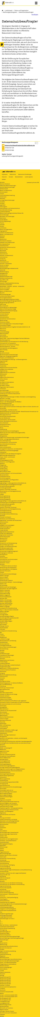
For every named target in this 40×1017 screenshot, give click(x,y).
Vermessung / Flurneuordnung (7, 858)
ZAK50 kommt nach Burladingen (8, 587)
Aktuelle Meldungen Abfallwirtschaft (9, 268)
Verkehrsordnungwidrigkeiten (7, 765)
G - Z (1, 923)
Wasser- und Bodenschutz (6, 234)
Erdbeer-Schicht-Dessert (6, 699)
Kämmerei (2, 198)
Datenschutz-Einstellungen (25, 174)
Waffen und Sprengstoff (6, 748)
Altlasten (2, 237)
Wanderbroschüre (4, 957)
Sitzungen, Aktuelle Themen (7, 1011)
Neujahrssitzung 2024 (5, 982)
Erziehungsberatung (5, 496)
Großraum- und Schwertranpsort (8, 840)
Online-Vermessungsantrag (7, 892)
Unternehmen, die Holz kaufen (7, 419)
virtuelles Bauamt (4, 314)
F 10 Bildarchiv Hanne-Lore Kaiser (8, 566)
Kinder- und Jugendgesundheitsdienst (9, 439)
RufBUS (2, 848)
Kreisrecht (2, 974)
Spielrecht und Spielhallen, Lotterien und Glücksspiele (13, 738)
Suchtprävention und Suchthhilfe (8, 442)
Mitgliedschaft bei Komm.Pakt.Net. (8, 367)
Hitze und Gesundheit (5, 447)
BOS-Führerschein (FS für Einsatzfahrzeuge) (11, 787)
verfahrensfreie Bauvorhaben (7, 296)
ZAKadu (2, 850)
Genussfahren (3, 831)
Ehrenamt (2, 658)
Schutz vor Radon (4, 265)
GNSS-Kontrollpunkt (5, 878)
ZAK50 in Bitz (3, 583)
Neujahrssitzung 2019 (5, 977)
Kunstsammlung (4, 648)
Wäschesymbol (3, 715)
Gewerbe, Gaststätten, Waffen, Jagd (9, 730)
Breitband (2, 362)
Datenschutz (13, 174)
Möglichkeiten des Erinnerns (7, 660)
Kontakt (11, 177)
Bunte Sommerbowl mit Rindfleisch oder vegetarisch (13, 700)
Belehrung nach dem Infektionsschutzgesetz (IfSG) (12, 432)
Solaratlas (2, 556)
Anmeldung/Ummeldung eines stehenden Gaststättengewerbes (16, 741)
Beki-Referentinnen (5, 689)
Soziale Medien (4, 219)
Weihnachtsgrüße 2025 (5, 619)
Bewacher (2, 744)
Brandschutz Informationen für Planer (9, 345)
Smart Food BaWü (4, 289)
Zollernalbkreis (3, 969)
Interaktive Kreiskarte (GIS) (6, 991)
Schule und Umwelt (5, 288)
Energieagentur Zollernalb (6, 553)
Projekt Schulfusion (5, 528)
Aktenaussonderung (5, 657)
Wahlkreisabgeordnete (5, 1004)
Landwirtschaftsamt (5, 211)
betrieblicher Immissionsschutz (7, 247)
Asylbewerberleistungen (6, 905)
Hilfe (1, 941)
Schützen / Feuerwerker (6, 263)
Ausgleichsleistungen (5, 666)
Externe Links (3, 879)
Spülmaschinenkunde (5, 720)
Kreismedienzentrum (5, 561)
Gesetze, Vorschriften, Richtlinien (8, 489)
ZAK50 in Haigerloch (5, 595)
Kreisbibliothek (4, 642)
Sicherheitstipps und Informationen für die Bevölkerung (14, 341)
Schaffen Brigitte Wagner (6, 621)
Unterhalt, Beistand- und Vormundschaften (11, 473)
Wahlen (2, 993)
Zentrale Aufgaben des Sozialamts (8, 803)
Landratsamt (9, 10)
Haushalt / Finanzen (5, 985)
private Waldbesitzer (5, 418)
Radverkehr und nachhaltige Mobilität (9, 821)
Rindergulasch (3, 707)
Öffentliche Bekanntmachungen (8, 185)
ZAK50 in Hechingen (5, 592)
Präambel (2, 1014)
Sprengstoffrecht (4, 759)
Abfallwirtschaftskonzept (6, 276)
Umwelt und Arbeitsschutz (6, 232)
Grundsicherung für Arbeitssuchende (9, 809)
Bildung (2, 351)
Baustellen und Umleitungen (7, 216)
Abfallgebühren (4, 273)
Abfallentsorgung (4, 271)
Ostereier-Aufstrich (4, 696)
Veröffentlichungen (5, 653)
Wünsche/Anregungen (5, 853)
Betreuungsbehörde (5, 779)
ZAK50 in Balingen (4, 611)
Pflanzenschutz (4, 676)
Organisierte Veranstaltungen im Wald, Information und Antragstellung (18, 397)
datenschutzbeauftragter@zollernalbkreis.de (20, 145)
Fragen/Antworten (4, 852)
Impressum (4, 174)
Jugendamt (2, 205)
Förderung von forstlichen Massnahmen (10, 393)
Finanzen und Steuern (5, 517)
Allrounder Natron (4, 714)
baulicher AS (3, 260)
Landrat (2, 970)
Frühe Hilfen (3, 492)
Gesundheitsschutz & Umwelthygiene (9, 431)
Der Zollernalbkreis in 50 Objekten (8, 569)
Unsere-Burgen (3, 661)
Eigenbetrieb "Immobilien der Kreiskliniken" (11, 520)
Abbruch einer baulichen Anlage (8, 309)
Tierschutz (2, 896)
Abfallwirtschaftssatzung (6, 278)
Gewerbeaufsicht (4, 245)
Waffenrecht (3, 749)
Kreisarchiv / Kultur (5, 562)
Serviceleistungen (4, 390)
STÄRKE (2, 494)
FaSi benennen (3, 257)
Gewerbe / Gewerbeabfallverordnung (9, 283)
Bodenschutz (3, 239)
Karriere (2, 1016)
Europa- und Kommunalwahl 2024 (8, 995)
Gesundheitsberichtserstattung (7, 444)
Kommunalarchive (4, 644)
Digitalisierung (3, 361)
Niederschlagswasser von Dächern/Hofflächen (11, 683)
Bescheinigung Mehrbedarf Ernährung (9, 801)
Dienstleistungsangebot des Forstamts (9, 392)
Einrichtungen (3, 281)
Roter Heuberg (3, 349)
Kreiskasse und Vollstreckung (7, 518)
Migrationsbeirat (4, 1009)
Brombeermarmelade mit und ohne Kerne (10, 704)
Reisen (1, 427)
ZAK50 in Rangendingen (6, 601)
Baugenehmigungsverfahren (7, 302)
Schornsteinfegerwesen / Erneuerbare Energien (11, 323)
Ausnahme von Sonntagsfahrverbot (9, 839)
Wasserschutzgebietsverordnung (8, 675)
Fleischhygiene (3, 899)
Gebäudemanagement (5, 527)
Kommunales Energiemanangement (9, 551)
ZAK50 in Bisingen (4, 575)
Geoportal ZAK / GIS (5, 874)
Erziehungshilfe (4, 466)
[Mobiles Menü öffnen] (36, 3)
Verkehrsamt (3, 197)
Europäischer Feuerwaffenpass (7, 756)
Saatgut (2, 679)
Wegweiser (2, 956)
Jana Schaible (3, 624)
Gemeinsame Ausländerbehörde (8, 910)
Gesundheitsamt (4, 423)
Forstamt (2, 203)
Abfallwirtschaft (4, 188)
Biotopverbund (4, 336)
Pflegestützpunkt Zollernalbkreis (8, 964)
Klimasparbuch (3, 554)
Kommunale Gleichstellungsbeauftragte (10, 936)
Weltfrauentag (3, 944)
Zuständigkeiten (4, 470)
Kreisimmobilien (4, 522)
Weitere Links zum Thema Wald (8, 400)
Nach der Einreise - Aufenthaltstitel (8, 925)
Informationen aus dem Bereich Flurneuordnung (12, 884)
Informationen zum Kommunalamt (8, 559)
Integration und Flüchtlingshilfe (8, 908)
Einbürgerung (3, 930)
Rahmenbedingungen (5, 294)
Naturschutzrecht (4, 333)
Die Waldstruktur (4, 384)
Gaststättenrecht (4, 740)
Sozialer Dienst (3, 468)
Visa (1, 912)
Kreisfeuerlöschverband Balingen (8, 574)
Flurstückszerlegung (5, 866)
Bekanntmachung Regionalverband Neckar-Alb (11, 213)
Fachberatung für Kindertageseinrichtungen (11, 484)
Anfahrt (4, 179)
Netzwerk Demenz (4, 965)
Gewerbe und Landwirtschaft (7, 242)
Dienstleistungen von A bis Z (7, 918)
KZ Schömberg (3, 585)
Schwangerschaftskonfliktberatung (8, 514)
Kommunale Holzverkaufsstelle (8, 416)
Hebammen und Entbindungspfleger (9, 450)
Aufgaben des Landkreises (6, 369)
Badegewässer (3, 436)
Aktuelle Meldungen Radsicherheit (8, 834)
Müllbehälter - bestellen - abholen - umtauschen (12, 286)
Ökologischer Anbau (5, 681)
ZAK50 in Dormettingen (6, 600)
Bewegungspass (4, 952)
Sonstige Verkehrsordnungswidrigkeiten (10, 767)
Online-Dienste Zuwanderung (7, 928)
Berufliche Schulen (4, 353)
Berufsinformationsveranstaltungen (9, 354)
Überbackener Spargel (5, 697)
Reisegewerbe (3, 736)
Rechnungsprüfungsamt (10, 12)
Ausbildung (3, 876)
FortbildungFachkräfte (5, 488)
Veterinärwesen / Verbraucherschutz (9, 894)
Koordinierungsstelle (5, 478)
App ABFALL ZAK (4, 280)
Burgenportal (3, 637)
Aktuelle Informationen (6, 948)
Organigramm (3, 231)
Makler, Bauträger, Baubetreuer (8, 735)
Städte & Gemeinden (5, 972)
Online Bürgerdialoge (5, 221)
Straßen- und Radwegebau (6, 811)
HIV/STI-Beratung (4, 426)
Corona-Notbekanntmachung (7, 195)
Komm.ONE (36, 182)
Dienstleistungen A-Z (5, 931)
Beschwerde (3, 250)
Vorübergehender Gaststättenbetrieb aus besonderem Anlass (15, 743)
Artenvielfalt (3, 335)
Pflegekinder (3, 465)
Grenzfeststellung (4, 863)
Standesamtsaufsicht (5, 772)
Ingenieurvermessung (5, 868)
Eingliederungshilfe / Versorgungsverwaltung (11, 808)
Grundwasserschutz (5, 244)
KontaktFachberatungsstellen (7, 486)
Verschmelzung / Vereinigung (7, 865)
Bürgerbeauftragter (5, 933)
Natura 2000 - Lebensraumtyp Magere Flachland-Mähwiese (14, 338)
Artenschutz (3, 330)
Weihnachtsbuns (4, 709)
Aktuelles (2, 182)
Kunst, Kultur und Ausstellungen (8, 647)
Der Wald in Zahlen (5, 385)
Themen (2, 223)
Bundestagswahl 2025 (5, 998)
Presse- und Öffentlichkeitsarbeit (8, 962)
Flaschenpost (3, 613)
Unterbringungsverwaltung (6, 907)
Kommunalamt (3, 192)
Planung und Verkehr (5, 818)
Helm (1, 829)
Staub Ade (2, 722)
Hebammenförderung (5, 954)
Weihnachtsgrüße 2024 (5, 605)
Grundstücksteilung (5, 312)
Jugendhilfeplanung (5, 481)
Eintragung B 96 (4, 783)
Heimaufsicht (3, 777)
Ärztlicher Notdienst (5, 184)
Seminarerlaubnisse (5, 785)
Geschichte (2, 990)
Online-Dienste (4, 379)
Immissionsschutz (4, 317)
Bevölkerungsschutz (5, 340)
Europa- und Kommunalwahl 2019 (8, 996)
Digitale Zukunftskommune (7, 377)
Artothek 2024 (3, 598)
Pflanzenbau (3, 671)
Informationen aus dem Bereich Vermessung (11, 883)
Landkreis (2, 988)
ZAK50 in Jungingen (5, 606)
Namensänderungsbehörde (7, 775)
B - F (1, 922)
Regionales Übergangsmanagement (9, 356)
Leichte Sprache (29, 177)
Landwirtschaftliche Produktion (8, 670)
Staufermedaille (4, 627)
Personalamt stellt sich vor (6, 790)
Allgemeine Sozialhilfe (5, 800)
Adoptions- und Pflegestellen (7, 462)
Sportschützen (3, 753)
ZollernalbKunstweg (5, 593)
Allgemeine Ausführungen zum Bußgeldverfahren (12, 769)
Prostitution (3, 746)
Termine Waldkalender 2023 (7, 405)
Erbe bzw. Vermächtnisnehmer (7, 754)
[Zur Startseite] (8, 3)
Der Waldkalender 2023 (6, 403)
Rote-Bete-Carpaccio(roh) (6, 692)
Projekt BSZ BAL (4, 530)
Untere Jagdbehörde (5, 761)
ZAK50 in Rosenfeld (5, 590)
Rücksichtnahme (4, 824)
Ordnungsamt (3, 206)
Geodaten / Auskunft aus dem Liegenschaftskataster (13, 873)
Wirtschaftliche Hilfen (5, 471)
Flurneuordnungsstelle (5, 887)
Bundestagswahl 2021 (5, 1000)
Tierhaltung (3, 686)
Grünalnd (2, 678)
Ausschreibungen (4, 214)
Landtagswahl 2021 (5, 1003)
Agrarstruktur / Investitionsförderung (9, 668)
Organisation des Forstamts (7, 387)
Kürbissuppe (3, 705)
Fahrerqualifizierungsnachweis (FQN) (9, 782)
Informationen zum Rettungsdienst (9, 348)
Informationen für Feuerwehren (8, 343)
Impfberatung (3, 429)
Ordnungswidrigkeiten (5, 764)
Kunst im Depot (4, 577)
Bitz (1, 632)
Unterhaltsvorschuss (5, 476)
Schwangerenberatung (5, 510)
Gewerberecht (3, 733)
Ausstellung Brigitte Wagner (7, 616)
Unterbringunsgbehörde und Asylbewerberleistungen (13, 904)
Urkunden (2, 629)
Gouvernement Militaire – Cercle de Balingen (11, 582)
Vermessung (3, 860)
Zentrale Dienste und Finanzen (7, 814)
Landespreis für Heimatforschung (8, 608)
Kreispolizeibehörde (5, 762)
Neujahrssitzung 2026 (5, 983)
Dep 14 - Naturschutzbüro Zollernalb (9, 609)
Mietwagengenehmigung (6, 844)
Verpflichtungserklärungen (6, 913)
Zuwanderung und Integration (7, 902)
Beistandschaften (4, 475)
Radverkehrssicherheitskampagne (8, 822)
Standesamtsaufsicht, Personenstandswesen (11, 770)
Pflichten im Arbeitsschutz (6, 255)
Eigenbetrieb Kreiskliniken (6, 535)
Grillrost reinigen (4, 718)
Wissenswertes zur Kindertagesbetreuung (10, 491)
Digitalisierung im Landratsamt (7, 372)
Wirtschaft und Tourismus (6, 1008)
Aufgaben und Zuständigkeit (7, 525)
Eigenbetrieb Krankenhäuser (7, 531)
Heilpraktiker (3, 452)
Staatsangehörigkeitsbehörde (7, 774)
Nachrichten (3, 218)
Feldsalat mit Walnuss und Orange (8, 694)
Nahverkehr (3, 845)
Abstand (2, 826)
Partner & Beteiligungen (6, 967)
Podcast (2, 572)
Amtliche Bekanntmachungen (7, 187)
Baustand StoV (3, 538)
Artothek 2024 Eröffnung (6, 603)
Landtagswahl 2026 (5, 1001)
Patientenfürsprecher (5, 935)
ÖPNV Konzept (3, 847)
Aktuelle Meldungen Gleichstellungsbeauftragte (12, 938)
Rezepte (2, 691)
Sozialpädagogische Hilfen (6, 460)
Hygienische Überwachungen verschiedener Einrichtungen (14, 437)
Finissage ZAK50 (4, 614)
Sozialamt (2, 202)
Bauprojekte (3, 523)
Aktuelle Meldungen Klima (6, 544)
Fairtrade (2, 224)
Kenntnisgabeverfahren (6, 297)
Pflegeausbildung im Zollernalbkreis (9, 804)
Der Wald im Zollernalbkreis (7, 382)
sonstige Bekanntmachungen (7, 200)
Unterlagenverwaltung (5, 645)
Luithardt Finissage (5, 639)
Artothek (2, 650)
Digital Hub (3, 375)
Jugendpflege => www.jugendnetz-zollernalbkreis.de (13, 483)
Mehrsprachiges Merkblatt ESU (7, 455)
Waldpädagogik (4, 395)
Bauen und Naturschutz (6, 190)
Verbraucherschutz (4, 900)
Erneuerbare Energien (5, 325)
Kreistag (2, 975)
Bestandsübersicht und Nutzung (8, 640)
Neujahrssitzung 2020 (5, 978)
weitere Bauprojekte (5, 536)
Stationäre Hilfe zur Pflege (6, 806)
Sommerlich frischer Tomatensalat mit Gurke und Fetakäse (14, 702)
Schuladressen (3, 540)
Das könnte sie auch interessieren (8, 1013)
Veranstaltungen (4, 939)
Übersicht (4, 177)
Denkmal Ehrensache (5, 570)
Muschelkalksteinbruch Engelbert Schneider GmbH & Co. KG (15, 327)
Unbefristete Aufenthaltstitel (7, 926)
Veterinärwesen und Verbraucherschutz (10, 208)
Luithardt (2, 636)
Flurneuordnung (4, 871)
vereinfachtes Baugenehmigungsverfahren (10, 301)
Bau (1, 816)
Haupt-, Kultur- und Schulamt (7, 457)
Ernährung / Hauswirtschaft (7, 687)
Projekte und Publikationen (7, 358)
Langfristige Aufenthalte (6, 917)
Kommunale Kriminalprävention (8, 987)
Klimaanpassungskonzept (6, 548)
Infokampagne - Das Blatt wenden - (9, 410)
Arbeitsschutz (3, 252)
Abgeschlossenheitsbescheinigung (8, 310)
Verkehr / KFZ (3, 835)
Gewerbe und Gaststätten (6, 731)
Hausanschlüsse (4, 364)
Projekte (2, 652)
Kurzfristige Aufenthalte (6, 915)
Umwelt (2, 193)
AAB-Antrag (3, 304)
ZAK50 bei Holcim (4, 579)
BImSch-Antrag (3, 249)
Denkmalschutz (4, 315)
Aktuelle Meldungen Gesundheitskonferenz (11, 959)
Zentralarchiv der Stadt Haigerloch (8, 588)
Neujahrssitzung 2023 (5, 980)
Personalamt (3, 788)
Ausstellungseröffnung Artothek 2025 (9, 618)
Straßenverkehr (4, 837)
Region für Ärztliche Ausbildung (8, 951)
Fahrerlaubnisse (4, 780)
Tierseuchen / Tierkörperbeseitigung (9, 897)
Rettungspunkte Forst (5, 414)
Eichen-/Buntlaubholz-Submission (8, 421)
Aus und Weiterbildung (6, 684)
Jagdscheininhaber (4, 751)
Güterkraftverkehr (4, 842)
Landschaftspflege (4, 332)
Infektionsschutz (4, 434)
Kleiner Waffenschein (5, 757)
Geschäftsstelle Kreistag (6, 210)
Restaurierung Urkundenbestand (8, 567)
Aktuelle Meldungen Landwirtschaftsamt (10, 665)
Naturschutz (3, 328)
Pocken (2, 634)
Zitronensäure (3, 712)
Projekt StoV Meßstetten (6, 533)
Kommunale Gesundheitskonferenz (9, 946)
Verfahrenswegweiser (5, 499)
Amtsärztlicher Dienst (5, 424)
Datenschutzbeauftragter (26, 12)
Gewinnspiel (3, 857)
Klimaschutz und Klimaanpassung (8, 543)
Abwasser (2, 236)
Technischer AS (3, 253)
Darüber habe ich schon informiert (8, 855)
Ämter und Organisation (21, 10)
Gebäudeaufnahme (5, 861)
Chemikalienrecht (4, 262)
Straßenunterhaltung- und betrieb (8, 819)
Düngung (2, 673)
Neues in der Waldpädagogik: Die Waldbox (10, 401)
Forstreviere (3, 388)
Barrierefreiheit (19, 177)
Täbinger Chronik (4, 626)
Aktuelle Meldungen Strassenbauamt (9, 832)
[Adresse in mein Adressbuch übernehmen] (36, 143)
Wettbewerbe (3, 374)
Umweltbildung (4, 726)
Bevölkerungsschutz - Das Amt (7, 346)
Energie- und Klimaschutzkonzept (8, 546)
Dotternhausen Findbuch (6, 580)
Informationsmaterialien (6, 284)
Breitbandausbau (4, 1006)
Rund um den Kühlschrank (6, 717)
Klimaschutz (3, 541)
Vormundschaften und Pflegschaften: (9, 479)
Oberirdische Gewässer (5, 241)
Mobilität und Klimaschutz (6, 549)
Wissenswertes (3, 445)
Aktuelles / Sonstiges (5, 398)
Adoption (2, 463)
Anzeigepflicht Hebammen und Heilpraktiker (11, 449)
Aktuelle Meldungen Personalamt (8, 792)
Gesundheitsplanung (5, 440)
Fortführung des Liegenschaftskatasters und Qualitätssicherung (16, 869)
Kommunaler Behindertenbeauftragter (9, 961)
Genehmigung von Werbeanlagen (8, 307)
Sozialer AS (2, 258)
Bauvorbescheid (4, 306)
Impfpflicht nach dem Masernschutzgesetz (10, 453)
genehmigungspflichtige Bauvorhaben (9, 299)
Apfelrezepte (3, 723)
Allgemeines (3, 813)
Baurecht (2, 292)
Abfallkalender (3, 275)
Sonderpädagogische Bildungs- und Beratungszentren (13, 359)
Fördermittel (3, 366)
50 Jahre (2, 226)
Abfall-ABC (2, 270)
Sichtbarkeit (3, 827)
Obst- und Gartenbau (5, 725)
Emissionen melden (5, 322)
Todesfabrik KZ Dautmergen (7, 655)
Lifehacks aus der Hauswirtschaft (8, 710)
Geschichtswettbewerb (5, 596)
